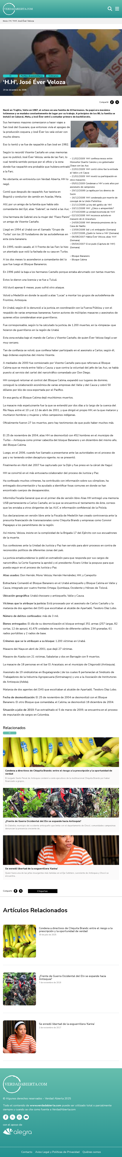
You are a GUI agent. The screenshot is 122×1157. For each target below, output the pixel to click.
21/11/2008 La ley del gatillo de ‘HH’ (92, 204)
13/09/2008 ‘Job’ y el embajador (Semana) (94, 229)
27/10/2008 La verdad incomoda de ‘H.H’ (93, 212)
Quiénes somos (92, 1152)
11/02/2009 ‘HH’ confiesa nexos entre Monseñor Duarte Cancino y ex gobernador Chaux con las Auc (92, 162)
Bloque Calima (79, 259)
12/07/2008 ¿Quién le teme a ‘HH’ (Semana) (95, 233)
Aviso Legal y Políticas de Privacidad (57, 1152)
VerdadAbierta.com (64, 1109)
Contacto (26, 1152)
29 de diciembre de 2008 (14, 89)
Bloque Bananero (81, 256)
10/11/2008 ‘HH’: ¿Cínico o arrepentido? (93, 208)
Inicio (5, 21)
